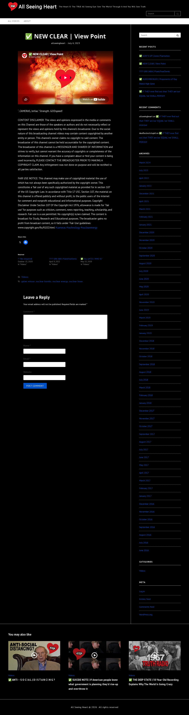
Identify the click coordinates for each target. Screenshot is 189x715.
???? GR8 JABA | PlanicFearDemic (63, 258)
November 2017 (146, 418)
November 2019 (146, 302)
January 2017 (145, 496)
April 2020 (144, 294)
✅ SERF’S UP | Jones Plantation (154, 55)
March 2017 (144, 480)
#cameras (60, 227)
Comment (29, 311)
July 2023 (143, 170)
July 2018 (143, 379)
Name (27, 345)
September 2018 (147, 364)
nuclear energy (60, 281)
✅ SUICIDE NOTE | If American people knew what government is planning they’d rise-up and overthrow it (93, 684)
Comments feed (146, 606)
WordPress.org (145, 614)
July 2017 (143, 449)
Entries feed (145, 599)
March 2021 (144, 209)
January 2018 (145, 403)
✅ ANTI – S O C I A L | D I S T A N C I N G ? (31, 679)
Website (27, 372)
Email (26, 358)
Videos (24, 276)
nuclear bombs (43, 281)
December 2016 (146, 503)
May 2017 (144, 465)
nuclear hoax (76, 281)
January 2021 (145, 224)
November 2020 (146, 240)
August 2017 (145, 441)
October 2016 (145, 519)
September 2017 (147, 434)
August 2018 (145, 372)
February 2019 (146, 325)
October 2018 (145, 356)
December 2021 (146, 193)
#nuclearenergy (89, 227)
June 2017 (144, 457)
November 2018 (146, 348)
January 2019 (145, 333)
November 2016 (146, 511)
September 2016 (147, 527)
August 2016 (145, 534)
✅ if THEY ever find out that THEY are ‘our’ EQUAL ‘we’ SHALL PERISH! (159, 121)
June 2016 (144, 550)
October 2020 (145, 247)
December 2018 (146, 340)
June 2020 (144, 278)
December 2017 (146, 410)
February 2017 (146, 488)
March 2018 (144, 387)
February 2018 (146, 395)
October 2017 (145, 426)
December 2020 (146, 232)
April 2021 (144, 201)
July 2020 (143, 271)
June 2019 (144, 310)
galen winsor (28, 281)
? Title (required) (25, 258)
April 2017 (144, 472)
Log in (142, 591)
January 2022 (145, 185)
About (27, 21)
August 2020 (145, 263)
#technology (73, 227)
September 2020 (147, 255)
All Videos (14, 21)
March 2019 (144, 317)
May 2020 (144, 286)
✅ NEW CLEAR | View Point (152, 63)
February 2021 (146, 216)
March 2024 (144, 162)
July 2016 (143, 542)
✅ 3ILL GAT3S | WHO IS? (91, 258)
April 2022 (144, 178)
